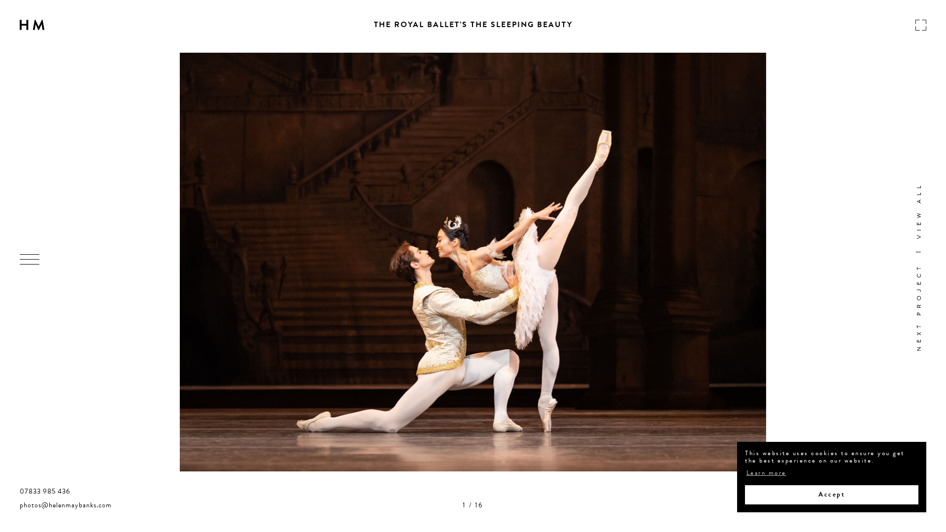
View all (919, 209)
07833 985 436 (45, 491)
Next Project (919, 307)
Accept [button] (831, 494)
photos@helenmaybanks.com (66, 505)
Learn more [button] (766, 473)
